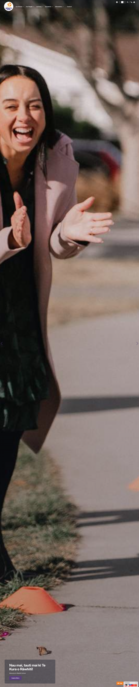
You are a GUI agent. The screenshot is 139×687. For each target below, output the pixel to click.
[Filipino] (129, 685)
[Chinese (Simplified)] (135, 685)
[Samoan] (132, 685)
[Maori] (126, 685)
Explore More (15, 678)
